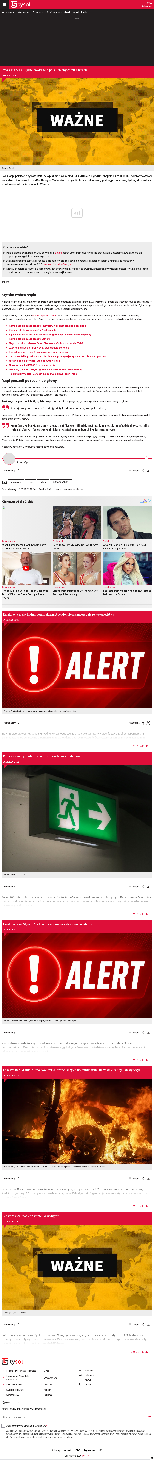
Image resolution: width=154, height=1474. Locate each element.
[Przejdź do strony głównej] (20, 4)
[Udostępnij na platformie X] (148, 470)
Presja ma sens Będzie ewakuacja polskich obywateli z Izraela (60, 12)
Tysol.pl (85, 1455)
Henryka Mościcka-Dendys (57, 264)
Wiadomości (23, 12)
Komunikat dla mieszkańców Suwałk (29, 339)
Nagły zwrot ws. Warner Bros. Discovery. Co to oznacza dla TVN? (46, 343)
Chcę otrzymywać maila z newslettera (26, 1426)
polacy (43, 482)
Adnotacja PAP (13, 1395)
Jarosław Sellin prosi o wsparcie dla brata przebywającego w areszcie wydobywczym (57, 356)
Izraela (58, 253)
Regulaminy (89, 1450)
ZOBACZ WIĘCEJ (61, 482)
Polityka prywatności (61, 1450)
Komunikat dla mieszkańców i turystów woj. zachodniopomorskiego (47, 326)
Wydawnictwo (50, 1377)
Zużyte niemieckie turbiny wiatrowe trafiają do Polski (39, 348)
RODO (77, 1450)
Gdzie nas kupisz (14, 1384)
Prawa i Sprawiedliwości (44, 315)
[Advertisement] (77, 42)
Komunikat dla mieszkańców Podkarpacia (32, 330)
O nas (46, 1370)
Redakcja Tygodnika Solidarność (21, 1370)
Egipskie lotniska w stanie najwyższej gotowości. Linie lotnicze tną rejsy (50, 334)
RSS (100, 1450)
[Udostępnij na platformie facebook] (143, 470)
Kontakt (47, 1389)
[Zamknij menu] (4, 4)
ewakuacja (16, 482)
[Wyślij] (149, 1417)
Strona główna (8, 12)
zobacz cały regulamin (62, 1437)
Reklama (48, 1395)
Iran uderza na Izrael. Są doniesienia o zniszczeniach (39, 352)
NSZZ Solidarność (147, 4)
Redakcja (48, 1384)
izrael (30, 482)
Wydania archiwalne (15, 1389)
